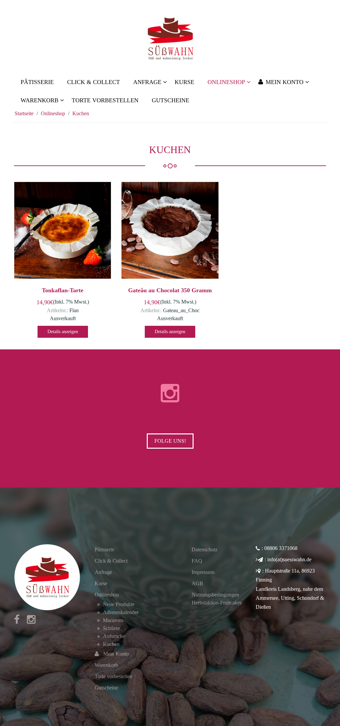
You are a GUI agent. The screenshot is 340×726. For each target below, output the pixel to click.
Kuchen (111, 644)
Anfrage (103, 572)
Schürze (111, 628)
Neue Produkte (118, 604)
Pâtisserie (104, 549)
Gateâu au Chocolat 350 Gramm (170, 290)
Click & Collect (111, 561)
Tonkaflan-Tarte (62, 290)
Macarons (113, 620)
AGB (197, 583)
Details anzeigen (62, 331)
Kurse (101, 583)
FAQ (197, 561)
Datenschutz (204, 549)
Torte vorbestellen (113, 676)
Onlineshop (107, 594)
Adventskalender (120, 612)
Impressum (203, 572)
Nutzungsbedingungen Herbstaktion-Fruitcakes (217, 598)
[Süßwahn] (170, 38)
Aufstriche (114, 636)
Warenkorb (106, 665)
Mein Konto (116, 654)
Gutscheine (106, 687)
